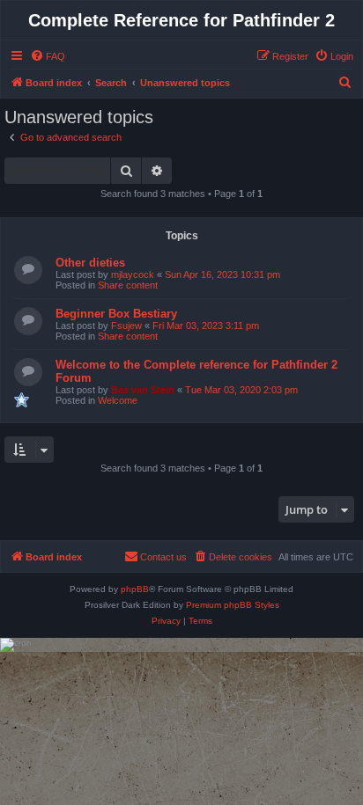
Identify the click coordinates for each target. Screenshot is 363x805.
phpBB (135, 589)
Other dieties (90, 262)
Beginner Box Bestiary (116, 313)
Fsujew (126, 325)
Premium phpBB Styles (232, 605)
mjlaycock (132, 274)
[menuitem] (47, 56)
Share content (128, 285)
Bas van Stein (142, 389)
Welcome (117, 400)
